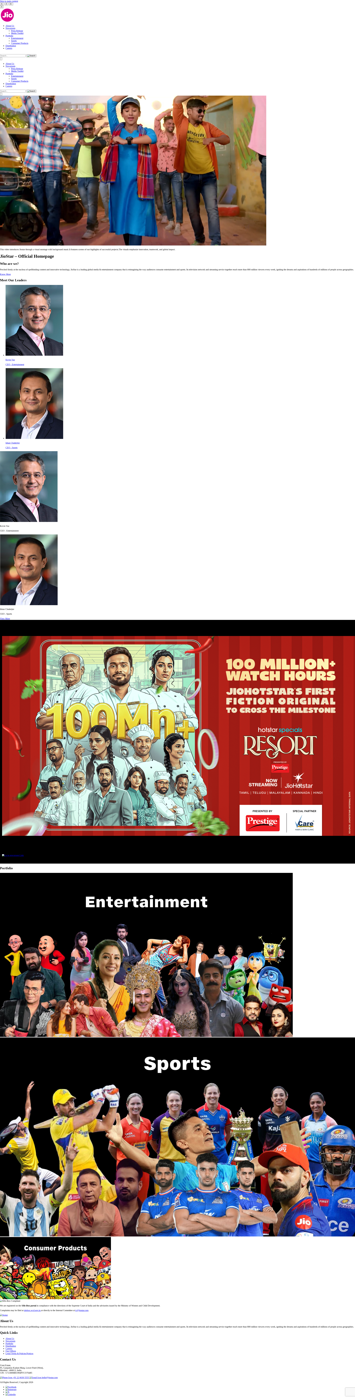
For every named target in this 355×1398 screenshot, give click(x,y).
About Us (10, 26)
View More (5, 618)
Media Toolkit (17, 33)
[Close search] (1, 58)
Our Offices (11, 1351)
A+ (11, 4)
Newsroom (10, 28)
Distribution (11, 46)
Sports (14, 41)
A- (2, 4)
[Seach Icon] (31, 91)
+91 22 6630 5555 (21, 1377)
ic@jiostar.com (81, 1310)
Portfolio (9, 36)
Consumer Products (19, 43)
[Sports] (177, 1236)
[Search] (31, 55)
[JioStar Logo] (4, 1315)
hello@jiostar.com (49, 1377)
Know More (5, 274)
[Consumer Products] (55, 1298)
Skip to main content (9, 1)
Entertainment (17, 38)
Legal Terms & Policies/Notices (19, 1353)
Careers (9, 48)
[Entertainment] (146, 1036)
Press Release (17, 31)
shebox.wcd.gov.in (32, 1310)
